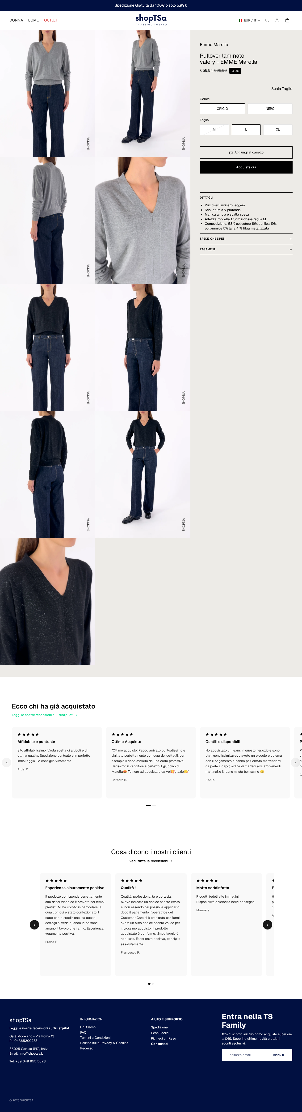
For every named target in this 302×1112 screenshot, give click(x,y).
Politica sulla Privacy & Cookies (104, 1043)
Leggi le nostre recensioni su (39, 1028)
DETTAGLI (206, 197)
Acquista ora (246, 167)
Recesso (86, 1048)
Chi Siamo (88, 1027)
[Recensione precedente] (6, 762)
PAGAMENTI (208, 249)
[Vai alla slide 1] (148, 805)
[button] (282, 88)
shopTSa (27, 1100)
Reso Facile (160, 1033)
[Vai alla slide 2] (154, 805)
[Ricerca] (267, 20)
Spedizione (159, 1027)
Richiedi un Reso (163, 1038)
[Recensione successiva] (295, 762)
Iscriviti (278, 1055)
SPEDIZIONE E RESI (212, 239)
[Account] (277, 20)
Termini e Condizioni (95, 1038)
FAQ (83, 1032)
